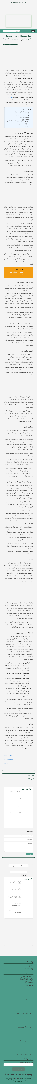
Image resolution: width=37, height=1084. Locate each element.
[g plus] (24, 781)
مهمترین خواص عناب (16, 819)
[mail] (13, 781)
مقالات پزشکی (23, 39)
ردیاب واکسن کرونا (28, 976)
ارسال (29, 854)
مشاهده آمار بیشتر (19, 866)
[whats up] (20, 781)
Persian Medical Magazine (15, 1078)
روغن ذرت (18, 805)
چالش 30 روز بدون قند (15, 791)
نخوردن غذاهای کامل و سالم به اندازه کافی (18, 121)
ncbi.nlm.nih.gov (8, 759)
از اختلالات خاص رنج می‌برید (22, 124)
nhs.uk (6, 763)
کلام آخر (26, 126)
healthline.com (8, 755)
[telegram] (16, 781)
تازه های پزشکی (29, 982)
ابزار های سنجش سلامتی (26, 979)
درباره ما (31, 965)
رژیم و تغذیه (14, 39)
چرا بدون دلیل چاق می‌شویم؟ (22, 111)
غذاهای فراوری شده (24, 117)
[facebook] (31, 781)
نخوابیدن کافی (25, 119)
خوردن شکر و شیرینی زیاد (22, 115)
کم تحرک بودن (25, 113)
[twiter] (28, 781)
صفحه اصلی (31, 39)
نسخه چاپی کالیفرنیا (28, 968)
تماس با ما (30, 966)
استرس (27, 122)
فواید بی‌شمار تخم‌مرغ (15, 812)
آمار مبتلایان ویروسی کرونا (26, 978)
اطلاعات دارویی (29, 981)
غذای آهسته (18, 798)
